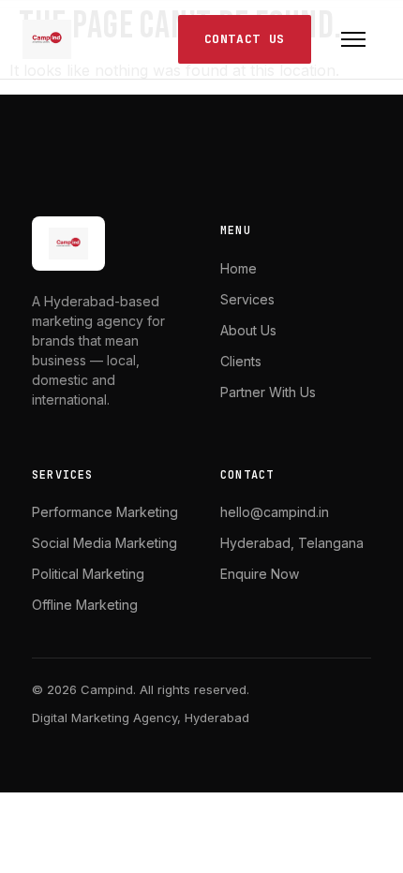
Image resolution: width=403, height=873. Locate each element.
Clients (240, 361)
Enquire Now (259, 574)
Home (238, 268)
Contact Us (245, 39)
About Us (248, 330)
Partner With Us (268, 392)
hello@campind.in (274, 512)
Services (247, 299)
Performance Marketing (105, 512)
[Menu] (353, 39)
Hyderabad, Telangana (292, 543)
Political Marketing (88, 574)
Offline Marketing (85, 605)
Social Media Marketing (104, 543)
